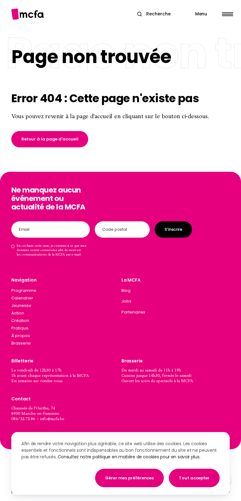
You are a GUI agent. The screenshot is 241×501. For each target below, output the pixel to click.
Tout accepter (194, 478)
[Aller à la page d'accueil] (27, 14)
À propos (20, 336)
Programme (23, 290)
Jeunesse (21, 306)
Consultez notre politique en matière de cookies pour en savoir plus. (129, 457)
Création (20, 321)
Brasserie (21, 343)
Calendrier (22, 298)
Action (17, 313)
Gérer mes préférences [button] (129, 478)
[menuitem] (175, 292)
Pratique (20, 328)
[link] (49, 139)
